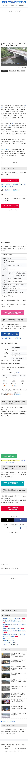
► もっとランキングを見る (8, 721)
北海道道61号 (13, 70)
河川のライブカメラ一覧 (9, 638)
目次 (12, 162)
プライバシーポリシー (21, 744)
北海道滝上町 (5, 70)
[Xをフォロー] (7, 527)
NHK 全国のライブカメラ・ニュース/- (12, 628)
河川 (19, 70)
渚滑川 (23, 70)
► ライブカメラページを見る (10, 180)
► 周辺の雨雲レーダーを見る (10, 334)
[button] (24, 6)
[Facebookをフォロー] (20, 527)
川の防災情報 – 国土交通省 (11, 190)
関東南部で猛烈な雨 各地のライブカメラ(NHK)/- (14, 621)
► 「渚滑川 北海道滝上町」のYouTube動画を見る (13, 508)
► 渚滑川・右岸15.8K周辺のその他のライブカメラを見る (13, 312)
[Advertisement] (14, 27)
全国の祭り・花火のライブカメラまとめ (12, 618)
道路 (3, 72)
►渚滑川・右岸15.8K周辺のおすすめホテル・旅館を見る (13, 483)
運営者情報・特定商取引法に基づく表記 (7, 745)
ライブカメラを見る (20, 63)
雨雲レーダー (4, 149)
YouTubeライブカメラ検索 (9, 642)
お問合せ (7, 748)
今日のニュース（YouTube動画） (11, 644)
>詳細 (17, 372)
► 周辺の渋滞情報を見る (9, 456)
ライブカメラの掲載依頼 (20, 748)
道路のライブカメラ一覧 (9, 640)
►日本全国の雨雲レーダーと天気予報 (11, 338)
